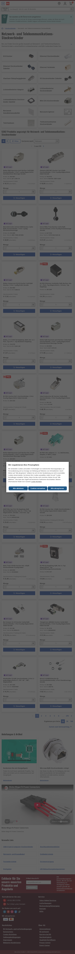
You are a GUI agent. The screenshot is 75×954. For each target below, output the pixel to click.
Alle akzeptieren (57, 488)
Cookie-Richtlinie (36, 482)
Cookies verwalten (37, 488)
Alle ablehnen (18, 488)
